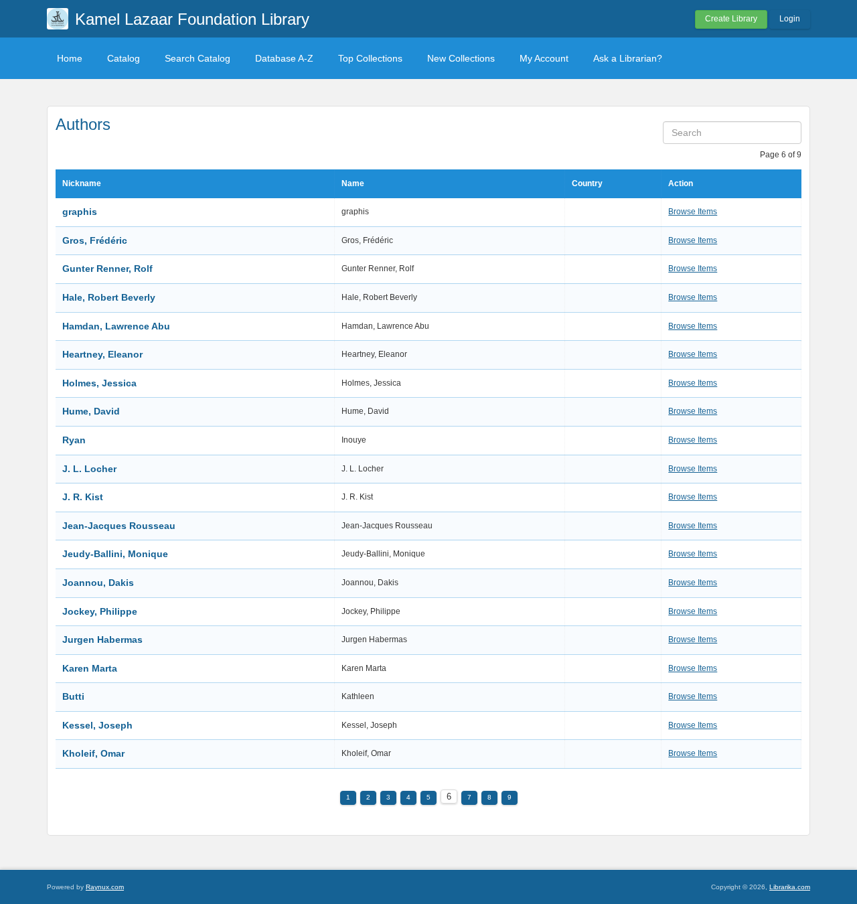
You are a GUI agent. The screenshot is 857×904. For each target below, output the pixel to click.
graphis (79, 211)
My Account (544, 58)
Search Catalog (197, 58)
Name (352, 183)
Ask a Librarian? (627, 58)
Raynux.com (105, 887)
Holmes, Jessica (99, 383)
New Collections (461, 58)
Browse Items (692, 211)
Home (69, 58)
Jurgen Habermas (102, 639)
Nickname (81, 183)
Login (789, 18)
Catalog (123, 58)
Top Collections (370, 58)
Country (587, 183)
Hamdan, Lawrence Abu (116, 326)
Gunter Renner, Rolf (107, 268)
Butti (73, 696)
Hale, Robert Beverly (108, 297)
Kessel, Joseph (97, 725)
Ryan (75, 440)
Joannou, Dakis (98, 582)
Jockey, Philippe (99, 611)
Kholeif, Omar (93, 753)
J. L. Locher (89, 468)
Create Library (731, 18)
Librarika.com (789, 887)
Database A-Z (284, 58)
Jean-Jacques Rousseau (118, 525)
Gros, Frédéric (94, 240)
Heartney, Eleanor (102, 354)
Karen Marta (89, 668)
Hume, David (91, 411)
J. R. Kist (82, 497)
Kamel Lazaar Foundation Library (192, 19)
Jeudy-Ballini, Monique (115, 553)
